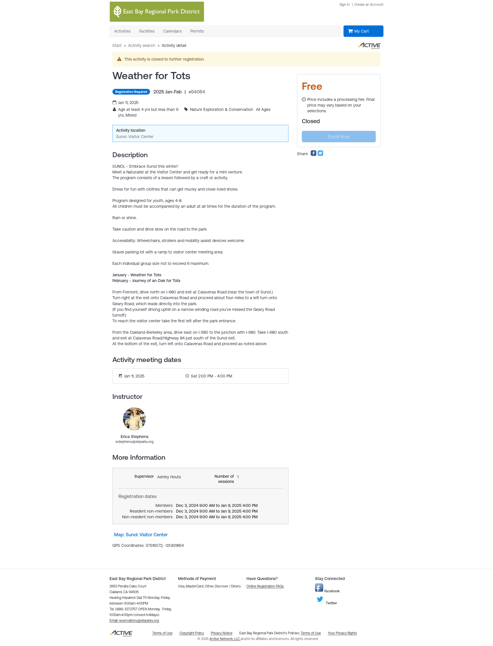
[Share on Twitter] (320, 155)
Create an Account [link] (368, 5)
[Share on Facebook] (313, 155)
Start (117, 45)
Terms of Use (311, 633)
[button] (134, 621)
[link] (134, 418)
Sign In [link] (345, 5)
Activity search (141, 45)
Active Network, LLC (225, 639)
